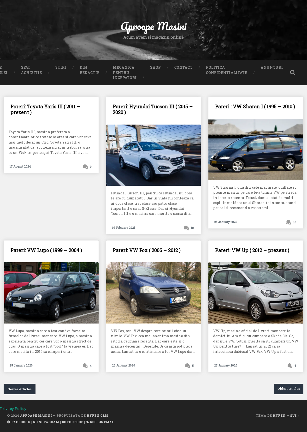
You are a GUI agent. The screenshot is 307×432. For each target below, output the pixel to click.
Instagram (47, 422)
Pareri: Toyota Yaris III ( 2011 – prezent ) (45, 109)
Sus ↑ (295, 415)
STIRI (60, 67)
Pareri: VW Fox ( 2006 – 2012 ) (147, 250)
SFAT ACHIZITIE (31, 70)
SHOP (155, 67)
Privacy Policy (13, 408)
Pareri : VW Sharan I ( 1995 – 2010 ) (255, 106)
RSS (93, 422)
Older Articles (288, 388)
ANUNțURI (272, 67)
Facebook (20, 422)
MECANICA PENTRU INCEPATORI (125, 72)
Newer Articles (19, 389)
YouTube (74, 422)
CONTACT (183, 67)
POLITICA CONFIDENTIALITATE (226, 70)
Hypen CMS (97, 415)
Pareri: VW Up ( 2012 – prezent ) (252, 250)
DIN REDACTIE (90, 70)
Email (109, 422)
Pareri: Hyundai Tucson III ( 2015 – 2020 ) (153, 109)
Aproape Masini (36, 415)
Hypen (279, 415)
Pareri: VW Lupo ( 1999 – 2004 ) (46, 250)
